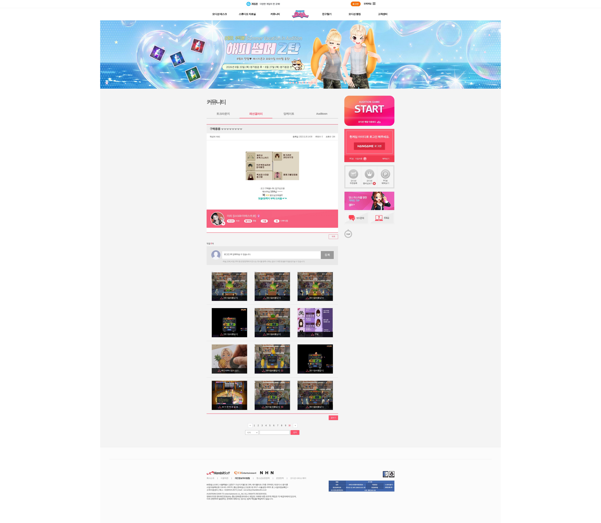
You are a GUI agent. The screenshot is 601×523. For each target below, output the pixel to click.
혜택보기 (385, 159)
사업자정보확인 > (281, 487)
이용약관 (224, 478)
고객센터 (382, 14)
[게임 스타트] (369, 107)
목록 (333, 236)
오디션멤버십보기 (367, 182)
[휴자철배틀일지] (274, 370)
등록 (327, 254)
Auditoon (321, 113)
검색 (295, 432)
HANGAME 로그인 (369, 146)
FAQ (382, 218)
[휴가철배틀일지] (231, 298)
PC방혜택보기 (385, 182)
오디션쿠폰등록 (353, 182)
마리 (218, 136)
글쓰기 (333, 417)
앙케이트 (288, 113)
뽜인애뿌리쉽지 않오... (231, 370)
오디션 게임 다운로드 (369, 122)
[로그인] (356, 4)
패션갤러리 (256, 113)
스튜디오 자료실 (247, 14)
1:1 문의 (356, 218)
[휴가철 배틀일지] (274, 407)
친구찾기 (326, 14)
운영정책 (280, 478)
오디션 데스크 (219, 14)
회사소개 (210, 478)
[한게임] (233, 4)
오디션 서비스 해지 (298, 478)
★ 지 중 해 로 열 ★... (231, 407)
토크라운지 (223, 113)
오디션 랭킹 (355, 14)
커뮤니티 (275, 14)
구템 (317, 334)
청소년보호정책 (263, 478)
